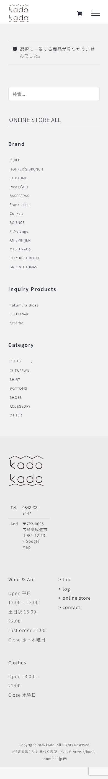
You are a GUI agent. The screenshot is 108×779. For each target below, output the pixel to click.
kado (50, 744)
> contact (69, 607)
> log (64, 588)
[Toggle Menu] (95, 13)
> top (64, 579)
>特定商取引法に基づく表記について (42, 751)
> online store (74, 597)
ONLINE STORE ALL (35, 120)
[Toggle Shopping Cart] (80, 13)
